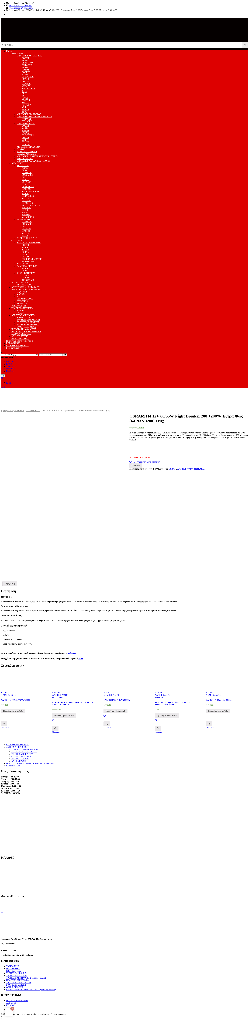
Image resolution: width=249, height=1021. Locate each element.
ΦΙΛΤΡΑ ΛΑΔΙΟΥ (24, 285)
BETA (24, 93)
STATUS (25, 102)
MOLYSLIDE (28, 196)
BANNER (26, 84)
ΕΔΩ (80, 658)
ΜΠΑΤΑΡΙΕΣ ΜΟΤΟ (26, 123)
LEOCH (25, 137)
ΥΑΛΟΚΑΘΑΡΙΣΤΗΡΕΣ (22, 308)
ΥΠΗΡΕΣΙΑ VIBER (20, 759)
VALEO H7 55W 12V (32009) (116, 700)
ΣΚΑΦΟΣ (21, 149)
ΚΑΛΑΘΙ (10, 1005)
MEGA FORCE (28, 88)
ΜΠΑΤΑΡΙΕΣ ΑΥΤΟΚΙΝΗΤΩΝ (30, 56)
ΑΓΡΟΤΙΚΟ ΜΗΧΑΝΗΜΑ (28, 147)
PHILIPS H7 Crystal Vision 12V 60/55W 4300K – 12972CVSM (173, 703)
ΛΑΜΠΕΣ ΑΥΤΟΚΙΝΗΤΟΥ (29, 243)
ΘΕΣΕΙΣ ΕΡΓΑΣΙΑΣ (14, 987)
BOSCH (25, 58)
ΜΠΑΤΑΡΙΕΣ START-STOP (29, 114)
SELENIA (26, 208)
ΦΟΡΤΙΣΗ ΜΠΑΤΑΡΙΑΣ (22, 756)
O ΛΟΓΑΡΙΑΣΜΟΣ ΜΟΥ (17, 1000)
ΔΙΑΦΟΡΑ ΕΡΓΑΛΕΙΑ (21, 334)
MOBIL (25, 194)
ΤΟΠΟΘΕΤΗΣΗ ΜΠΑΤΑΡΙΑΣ (24, 749)
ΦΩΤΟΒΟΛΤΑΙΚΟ (25, 158)
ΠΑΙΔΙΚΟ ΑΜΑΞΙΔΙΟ (26, 154)
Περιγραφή (10, 583)
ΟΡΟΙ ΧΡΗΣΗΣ (13, 968)
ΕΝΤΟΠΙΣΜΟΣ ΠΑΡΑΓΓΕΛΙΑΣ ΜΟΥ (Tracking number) (31, 989)
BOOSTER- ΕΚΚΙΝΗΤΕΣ (28, 322)
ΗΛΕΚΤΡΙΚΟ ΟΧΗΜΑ (27, 151)
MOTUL (25, 198)
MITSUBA (26, 105)
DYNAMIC (27, 121)
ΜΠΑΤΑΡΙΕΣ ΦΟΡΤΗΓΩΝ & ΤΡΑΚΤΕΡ (34, 116)
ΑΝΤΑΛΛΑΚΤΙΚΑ (19, 282)
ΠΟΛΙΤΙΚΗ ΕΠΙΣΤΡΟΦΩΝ (18, 980)
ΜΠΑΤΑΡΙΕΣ (17, 53)
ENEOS (25, 179)
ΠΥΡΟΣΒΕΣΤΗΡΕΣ (20, 338)
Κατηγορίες (11, 51)
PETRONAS (27, 203)
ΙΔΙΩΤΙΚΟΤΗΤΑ (13, 971)
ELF (24, 177)
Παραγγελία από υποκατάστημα (19, 341)
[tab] (9, 583)
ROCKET (26, 72)
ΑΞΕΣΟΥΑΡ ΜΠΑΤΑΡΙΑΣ (22, 315)
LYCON (25, 81)
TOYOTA (26, 215)
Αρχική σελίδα (7, 411)
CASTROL (27, 172)
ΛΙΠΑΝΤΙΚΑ (17, 163)
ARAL (25, 168)
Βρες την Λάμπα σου (15, 348)
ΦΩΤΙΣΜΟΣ (16, 240)
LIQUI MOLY (28, 187)
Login (8, 383)
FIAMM (25, 70)
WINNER (26, 133)
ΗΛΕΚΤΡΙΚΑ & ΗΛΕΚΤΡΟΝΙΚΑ (26, 331)
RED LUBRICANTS (31, 205)
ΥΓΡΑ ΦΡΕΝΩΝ (18, 306)
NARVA (25, 250)
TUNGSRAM (28, 261)
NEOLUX (26, 254)
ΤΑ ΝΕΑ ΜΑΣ (12, 966)
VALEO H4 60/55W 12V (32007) (15, 700)
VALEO (25, 257)
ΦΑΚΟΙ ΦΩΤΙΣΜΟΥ (26, 273)
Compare (136, 465)
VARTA (25, 67)
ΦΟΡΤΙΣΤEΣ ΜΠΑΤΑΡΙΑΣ (28, 320)
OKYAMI (26, 144)
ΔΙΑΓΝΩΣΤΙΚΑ (24, 317)
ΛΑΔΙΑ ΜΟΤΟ (23, 219)
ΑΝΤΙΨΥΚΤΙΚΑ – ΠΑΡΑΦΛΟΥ (25, 287)
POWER (25, 142)
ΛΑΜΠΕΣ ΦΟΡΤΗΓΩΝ (27, 266)
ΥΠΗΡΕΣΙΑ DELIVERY (22, 754)
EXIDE (25, 74)
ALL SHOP (11, 1003)
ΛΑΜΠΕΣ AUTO (33, 411)
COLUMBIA (27, 175)
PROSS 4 (26, 100)
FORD (24, 184)
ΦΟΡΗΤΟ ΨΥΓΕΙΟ (19, 336)
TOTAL (25, 212)
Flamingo (10, 371)
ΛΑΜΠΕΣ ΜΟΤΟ (24, 264)
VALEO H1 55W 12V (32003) (219, 700)
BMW (24, 170)
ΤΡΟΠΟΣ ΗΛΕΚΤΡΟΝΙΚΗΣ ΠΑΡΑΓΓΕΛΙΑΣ (26, 978)
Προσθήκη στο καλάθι (13, 711)
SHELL (25, 210)
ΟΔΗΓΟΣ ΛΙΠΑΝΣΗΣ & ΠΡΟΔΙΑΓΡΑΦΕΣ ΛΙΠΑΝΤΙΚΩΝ (32, 763)
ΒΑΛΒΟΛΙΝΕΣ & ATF (27, 238)
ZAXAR (25, 109)
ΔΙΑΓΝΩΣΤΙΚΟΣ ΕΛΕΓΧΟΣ (24, 752)
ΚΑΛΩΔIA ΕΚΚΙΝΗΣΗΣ (28, 324)
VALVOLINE (28, 217)
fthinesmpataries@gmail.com (21, 8)
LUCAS (25, 79)
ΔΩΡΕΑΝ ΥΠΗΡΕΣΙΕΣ (16, 747)
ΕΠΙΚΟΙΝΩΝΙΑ (13, 343)
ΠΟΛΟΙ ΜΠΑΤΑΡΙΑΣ (26, 327)
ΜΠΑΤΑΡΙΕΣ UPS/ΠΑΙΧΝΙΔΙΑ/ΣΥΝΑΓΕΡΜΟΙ (37, 156)
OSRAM (25, 252)
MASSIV (26, 86)
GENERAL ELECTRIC (32, 259)
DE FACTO (27, 65)
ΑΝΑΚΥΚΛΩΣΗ (19, 761)
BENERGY (27, 60)
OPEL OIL (26, 201)
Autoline (9, 366)
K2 (18, 296)
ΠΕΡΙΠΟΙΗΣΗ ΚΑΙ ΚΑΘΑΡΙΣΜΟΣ (26, 289)
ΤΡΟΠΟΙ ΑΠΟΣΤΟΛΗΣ (16, 975)
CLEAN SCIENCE (25, 299)
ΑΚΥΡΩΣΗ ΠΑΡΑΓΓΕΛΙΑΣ (18, 982)
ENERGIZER (28, 77)
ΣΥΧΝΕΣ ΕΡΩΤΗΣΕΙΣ (16, 985)
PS (23, 95)
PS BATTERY (28, 135)
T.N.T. (24, 91)
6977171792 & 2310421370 (20, 5)
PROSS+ (25, 98)
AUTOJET (26, 119)
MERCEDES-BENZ (30, 191)
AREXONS (22, 303)
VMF (24, 107)
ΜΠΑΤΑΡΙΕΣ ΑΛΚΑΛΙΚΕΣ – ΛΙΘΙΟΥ (33, 161)
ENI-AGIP (26, 182)
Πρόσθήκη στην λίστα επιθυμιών (146, 462)
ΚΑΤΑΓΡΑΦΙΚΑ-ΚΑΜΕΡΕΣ (23, 329)
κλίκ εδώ (72, 653)
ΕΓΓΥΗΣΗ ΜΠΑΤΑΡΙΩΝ (17, 345)
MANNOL (26, 189)
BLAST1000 (27, 63)
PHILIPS (25, 247)
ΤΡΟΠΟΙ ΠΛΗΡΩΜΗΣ (16, 973)
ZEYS (24, 112)
